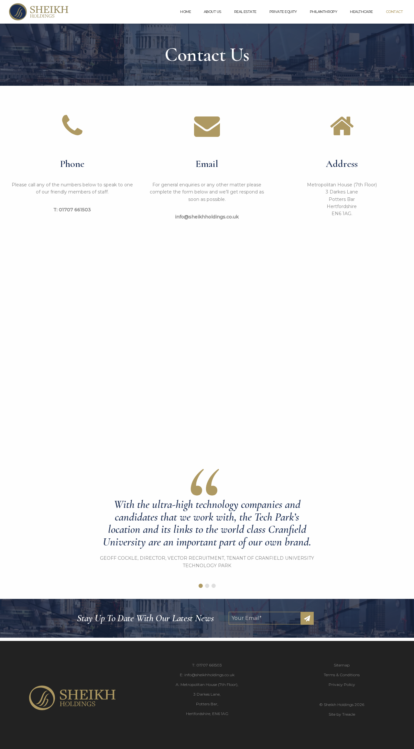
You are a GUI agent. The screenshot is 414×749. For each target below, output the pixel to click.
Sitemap (342, 665)
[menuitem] (185, 11)
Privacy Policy (342, 684)
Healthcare (361, 11)
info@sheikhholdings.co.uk (207, 217)
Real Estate (245, 11)
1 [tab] (200, 586)
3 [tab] (213, 586)
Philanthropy (323, 11)
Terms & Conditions (342, 674)
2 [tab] (207, 586)
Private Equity (283, 11)
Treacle (348, 714)
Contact (394, 11)
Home (185, 11)
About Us (212, 11)
